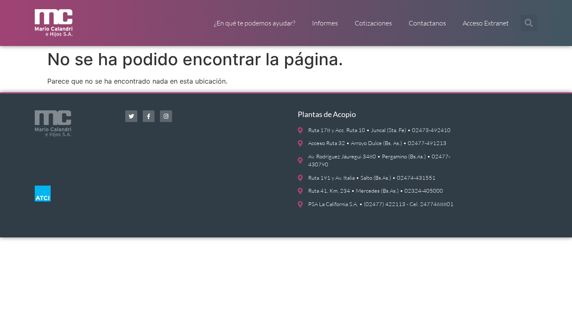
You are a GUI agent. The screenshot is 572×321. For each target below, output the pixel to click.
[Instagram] (166, 116)
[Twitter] (131, 116)
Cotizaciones (373, 23)
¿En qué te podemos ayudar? (254, 23)
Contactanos (427, 23)
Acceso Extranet (486, 23)
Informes (325, 23)
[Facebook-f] (149, 116)
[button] (528, 23)
